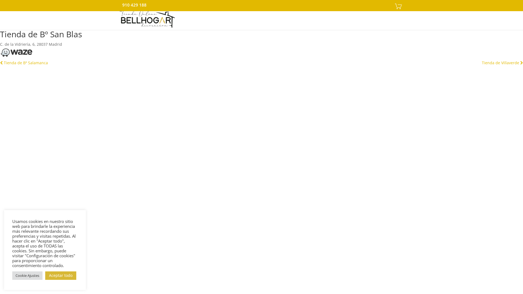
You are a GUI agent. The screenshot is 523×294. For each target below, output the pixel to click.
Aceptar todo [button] (60, 275)
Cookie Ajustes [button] (27, 275)
